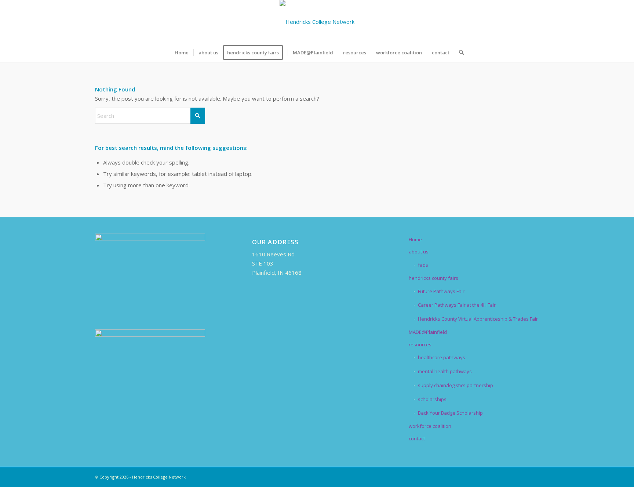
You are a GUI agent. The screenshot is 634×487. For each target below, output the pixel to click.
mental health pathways (445, 371)
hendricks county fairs (433, 278)
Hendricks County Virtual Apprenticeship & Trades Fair (478, 318)
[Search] (459, 52)
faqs (423, 264)
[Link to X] (500, 21)
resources (420, 344)
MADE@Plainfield (428, 332)
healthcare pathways (441, 357)
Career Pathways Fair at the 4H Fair (457, 305)
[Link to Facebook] (489, 21)
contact (417, 438)
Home (415, 239)
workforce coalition (430, 426)
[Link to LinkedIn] (511, 21)
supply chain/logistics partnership (455, 385)
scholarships (432, 399)
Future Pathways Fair (441, 291)
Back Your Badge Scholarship (450, 413)
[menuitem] (181, 52)
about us (419, 251)
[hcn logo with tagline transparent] (317, 21)
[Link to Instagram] (522, 21)
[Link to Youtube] (533, 21)
